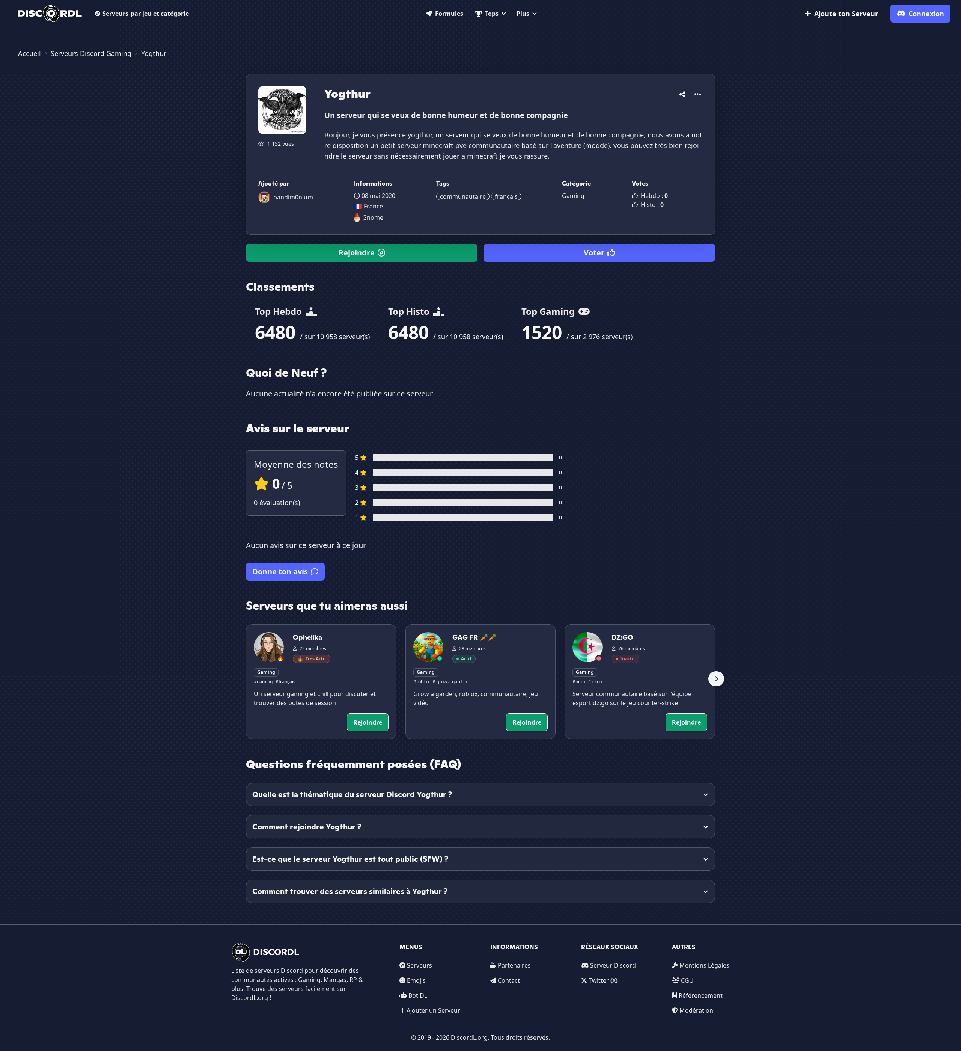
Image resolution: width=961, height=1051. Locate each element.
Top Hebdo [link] (279, 311)
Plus (523, 13)
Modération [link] (696, 1010)
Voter (594, 253)
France (373, 206)
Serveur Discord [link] (613, 965)
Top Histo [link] (410, 311)
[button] (682, 93)
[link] (50, 14)
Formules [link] (449, 13)
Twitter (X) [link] (603, 980)
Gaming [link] (573, 196)
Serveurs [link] (419, 965)
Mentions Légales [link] (704, 965)
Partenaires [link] (514, 965)
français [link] (506, 196)
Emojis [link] (416, 980)
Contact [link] (509, 980)
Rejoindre (357, 253)
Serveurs (145, 13)
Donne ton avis (280, 571)
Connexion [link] (926, 13)
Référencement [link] (701, 995)
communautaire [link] (463, 196)
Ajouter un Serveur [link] (433, 1010)
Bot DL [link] (417, 995)
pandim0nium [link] (293, 197)
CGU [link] (687, 980)
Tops (492, 13)
